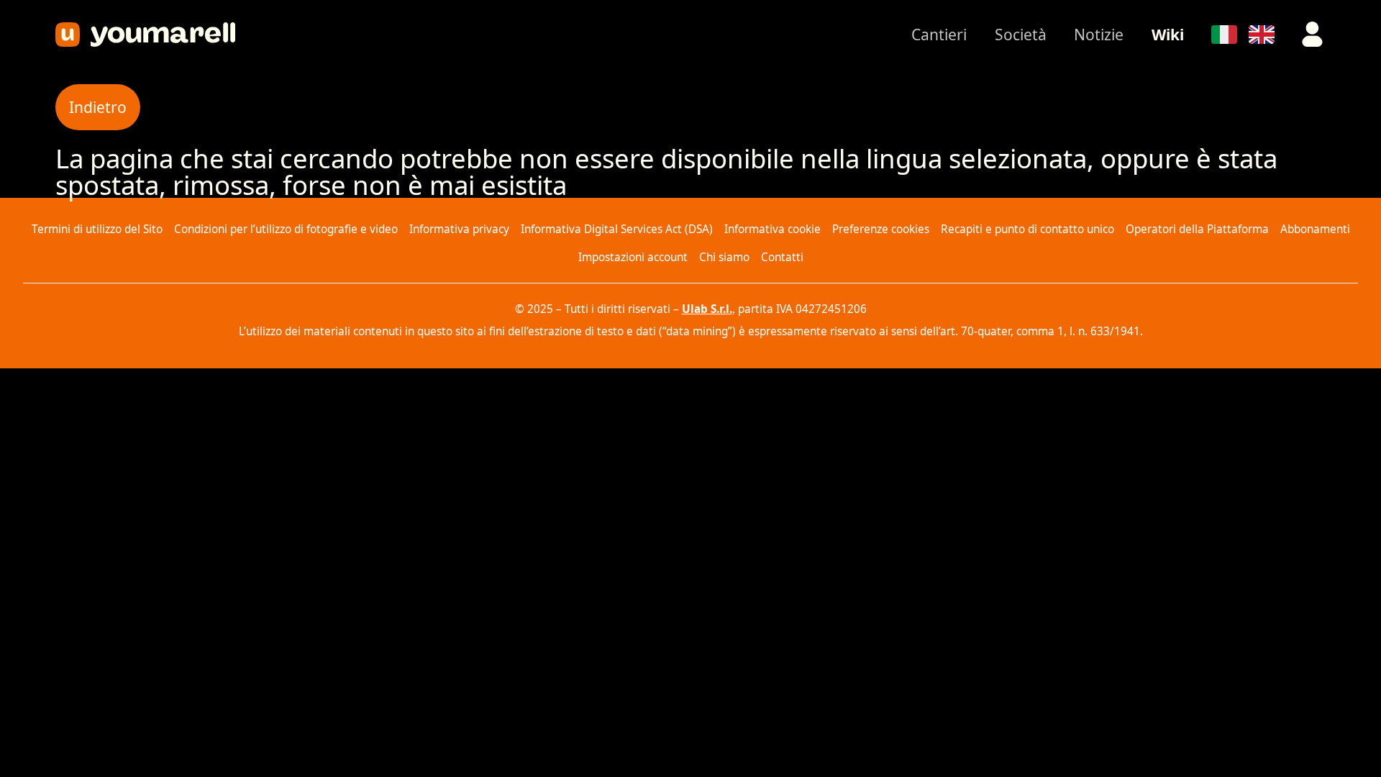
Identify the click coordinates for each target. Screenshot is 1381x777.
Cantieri (939, 34)
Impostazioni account (633, 257)
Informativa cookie (772, 229)
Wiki (1168, 34)
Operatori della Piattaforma (1197, 229)
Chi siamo (724, 257)
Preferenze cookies (880, 229)
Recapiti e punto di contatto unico (1027, 229)
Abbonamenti (1315, 229)
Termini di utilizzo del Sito (97, 229)
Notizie (1099, 34)
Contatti (782, 257)
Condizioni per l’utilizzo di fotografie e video (286, 229)
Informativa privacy (459, 229)
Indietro (98, 106)
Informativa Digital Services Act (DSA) (617, 229)
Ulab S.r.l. (707, 309)
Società (1021, 34)
